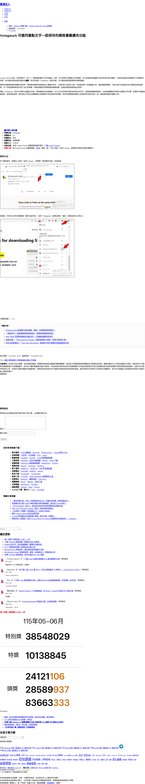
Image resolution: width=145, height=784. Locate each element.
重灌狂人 (5, 4)
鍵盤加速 (32, 479)
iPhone (87, 755)
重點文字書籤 (31, 360)
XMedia (30, 482)
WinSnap (40, 466)
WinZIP (32, 458)
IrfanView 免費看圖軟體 (30, 463)
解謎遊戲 (31, 763)
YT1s (33, 490)
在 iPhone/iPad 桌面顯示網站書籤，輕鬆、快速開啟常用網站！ (30, 330)
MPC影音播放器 (45, 469)
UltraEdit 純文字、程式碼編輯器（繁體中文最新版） (23, 544)
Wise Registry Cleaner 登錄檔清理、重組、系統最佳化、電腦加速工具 (29, 552)
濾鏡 (110, 759)
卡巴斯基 (31, 455)
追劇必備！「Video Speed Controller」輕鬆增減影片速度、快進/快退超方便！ (36, 340)
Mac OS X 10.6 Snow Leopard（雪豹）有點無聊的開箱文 (32, 508)
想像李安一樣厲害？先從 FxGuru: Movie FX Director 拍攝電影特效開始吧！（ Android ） (44, 519)
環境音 (130, 759)
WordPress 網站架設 (133, 755)
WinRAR (24, 458)
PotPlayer (7, 9)
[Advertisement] (63, 55)
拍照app (82, 759)
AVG (39, 455)
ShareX (23, 466)
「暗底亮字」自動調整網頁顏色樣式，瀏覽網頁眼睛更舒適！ (30, 333)
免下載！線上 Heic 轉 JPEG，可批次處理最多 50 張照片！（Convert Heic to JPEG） (49, 570)
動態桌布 (15, 759)
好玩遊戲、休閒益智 (41, 759)
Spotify (40, 471)
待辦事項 (69, 759)
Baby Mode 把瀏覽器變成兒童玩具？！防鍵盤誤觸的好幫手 (29, 337)
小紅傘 (23, 455)
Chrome (24, 487)
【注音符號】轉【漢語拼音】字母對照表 (19, 727)
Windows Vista (122, 755)
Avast (45, 455)
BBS (27, 755)
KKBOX (33, 471)
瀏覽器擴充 (12, 360)
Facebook (32, 755)
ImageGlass (46, 463)
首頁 (6, 21)
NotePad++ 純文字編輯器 (31, 461)
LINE (93, 755)
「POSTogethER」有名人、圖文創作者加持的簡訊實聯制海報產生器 (37, 506)
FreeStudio (25, 474)
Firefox (37, 487)
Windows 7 (114, 755)
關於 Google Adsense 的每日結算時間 (25, 513)
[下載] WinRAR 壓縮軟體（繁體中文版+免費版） (22, 542)
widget (109, 755)
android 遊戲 (14, 755)
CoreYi (13, 30)
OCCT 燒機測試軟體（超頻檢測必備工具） (20, 547)
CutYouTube (36, 474)
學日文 (53, 759)
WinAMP (24, 471)
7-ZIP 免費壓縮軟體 (44, 458)
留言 (2, 429)
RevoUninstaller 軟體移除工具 (41, 476)
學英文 (58, 759)
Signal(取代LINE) (61, 453)
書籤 (6, 360)
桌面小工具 (104, 759)
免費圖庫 (3, 759)
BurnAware (25, 484)
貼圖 (43, 763)
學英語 (64, 759)
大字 (6, 17)
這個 (38, 148)
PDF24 (45, 461)
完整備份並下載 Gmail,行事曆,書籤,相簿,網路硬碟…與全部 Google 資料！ (39, 503)
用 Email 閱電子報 (45, 768)
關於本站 (3, 768)
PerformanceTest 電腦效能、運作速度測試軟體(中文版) (24, 549)
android (4, 754)
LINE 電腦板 (26, 453)
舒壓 (19, 763)
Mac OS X (99, 755)
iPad (81, 755)
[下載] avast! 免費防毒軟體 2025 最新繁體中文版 (42, 559)
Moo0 (23, 482)
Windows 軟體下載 (20, 26)
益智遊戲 (5, 763)
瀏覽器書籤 (21, 360)
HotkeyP (24, 479)
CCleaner (24, 476)
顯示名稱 (3, 433)
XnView (55, 463)
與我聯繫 (50, 783)
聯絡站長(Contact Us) (14, 768)
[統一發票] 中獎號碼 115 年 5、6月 (17, 539)
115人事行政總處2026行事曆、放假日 (18, 719)
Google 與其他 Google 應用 (71, 755)
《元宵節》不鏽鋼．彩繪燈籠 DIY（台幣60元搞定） (31, 511)
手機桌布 (75, 759)
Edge (30, 487)
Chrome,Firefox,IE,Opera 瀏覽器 (40, 26)
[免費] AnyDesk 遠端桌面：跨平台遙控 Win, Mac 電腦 (24, 555)
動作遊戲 (9, 759)
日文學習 (94, 759)
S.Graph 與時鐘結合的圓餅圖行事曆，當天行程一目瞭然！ (33, 516)
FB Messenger (46, 453)
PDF (104, 755)
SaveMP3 (40, 490)
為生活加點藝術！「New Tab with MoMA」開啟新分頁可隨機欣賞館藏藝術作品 (37, 343)
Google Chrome (40, 755)
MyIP (6, 15)
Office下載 (53, 461)
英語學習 (23, 763)
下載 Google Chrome (52, 145)
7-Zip (6, 13)
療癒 (135, 759)
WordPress (55, 768)
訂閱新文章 (34, 768)
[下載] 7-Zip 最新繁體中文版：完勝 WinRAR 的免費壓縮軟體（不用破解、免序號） (45, 580)
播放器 (88, 759)
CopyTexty (42, 479)
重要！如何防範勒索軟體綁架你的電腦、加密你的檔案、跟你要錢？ (29, 717)
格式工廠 (38, 482)
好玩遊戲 (25, 759)
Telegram (36, 453)
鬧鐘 (46, 763)
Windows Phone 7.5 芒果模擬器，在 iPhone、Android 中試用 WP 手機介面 (46, 591)
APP (23, 755)
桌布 (98, 759)
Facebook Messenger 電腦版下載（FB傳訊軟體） (39, 601)
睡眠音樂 (14, 763)
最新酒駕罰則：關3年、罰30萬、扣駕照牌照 (20, 725)
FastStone (32, 466)
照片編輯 (117, 759)
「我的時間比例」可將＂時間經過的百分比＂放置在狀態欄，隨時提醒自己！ (41, 501)
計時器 (39, 763)
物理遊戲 (124, 759)
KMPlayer (7, 11)
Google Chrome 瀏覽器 (54, 755)
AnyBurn (34, 484)
